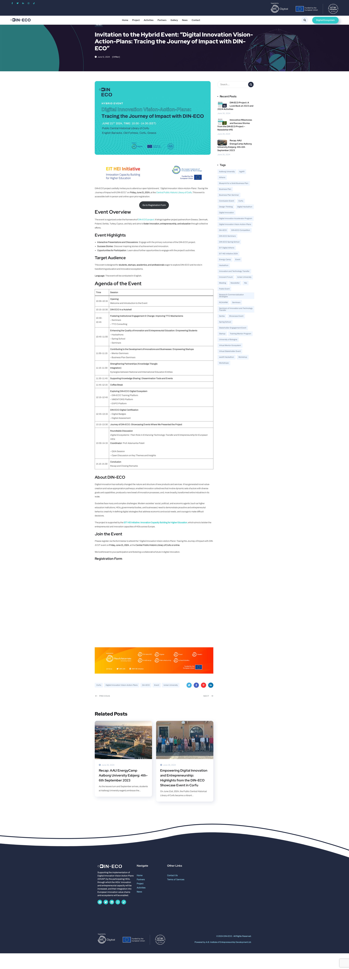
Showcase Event (236, 316)
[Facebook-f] (12, 3)
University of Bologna (228, 339)
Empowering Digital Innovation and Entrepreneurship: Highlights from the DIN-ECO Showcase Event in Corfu (183, 777)
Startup (222, 334)
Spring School (225, 322)
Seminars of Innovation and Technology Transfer (236, 309)
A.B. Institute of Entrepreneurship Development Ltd (228, 942)
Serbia (222, 316)
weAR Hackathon (226, 357)
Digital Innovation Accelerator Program (235, 218)
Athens (222, 177)
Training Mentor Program (240, 334)
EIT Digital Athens (226, 248)
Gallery (174, 20)
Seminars (236, 302)
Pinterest (203, 685)
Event (156, 685)
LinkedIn (210, 685)
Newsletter (235, 283)
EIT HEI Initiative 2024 (228, 254)
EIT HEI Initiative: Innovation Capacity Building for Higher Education (155, 522)
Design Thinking (226, 207)
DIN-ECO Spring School (229, 242)
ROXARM (223, 302)
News (185, 20)
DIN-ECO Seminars (227, 236)
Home (125, 20)
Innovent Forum (226, 277)
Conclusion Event (226, 201)
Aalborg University (227, 172)
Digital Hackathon (244, 207)
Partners (162, 20)
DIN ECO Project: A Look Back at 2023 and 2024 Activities (235, 106)
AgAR (241, 172)
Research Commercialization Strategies (231, 296)
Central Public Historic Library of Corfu (174, 192)
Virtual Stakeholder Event (230, 351)
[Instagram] (28, 3)
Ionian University (171, 685)
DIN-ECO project (146, 219)
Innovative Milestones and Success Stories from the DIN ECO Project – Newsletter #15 (234, 124)
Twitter (189, 685)
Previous (104, 696)
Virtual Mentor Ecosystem (230, 345)
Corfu (98, 685)
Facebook (196, 685)
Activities (149, 20)
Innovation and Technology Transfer (234, 271)
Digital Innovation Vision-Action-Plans (122, 685)
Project (136, 20)
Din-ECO (146, 685)
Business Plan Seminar (229, 195)
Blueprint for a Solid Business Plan (233, 183)
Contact (196, 20)
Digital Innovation (226, 213)
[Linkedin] (111, 902)
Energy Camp (225, 259)
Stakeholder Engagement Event (232, 328)
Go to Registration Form (154, 205)
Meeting (222, 283)
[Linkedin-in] (23, 3)
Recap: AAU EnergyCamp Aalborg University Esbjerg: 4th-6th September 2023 (123, 775)
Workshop (242, 357)
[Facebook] (99, 902)
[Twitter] (17, 3)
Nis (245, 283)
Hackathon (223, 265)
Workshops (224, 363)
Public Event (224, 289)
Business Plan (225, 189)
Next (206, 696)
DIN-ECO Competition (240, 230)
